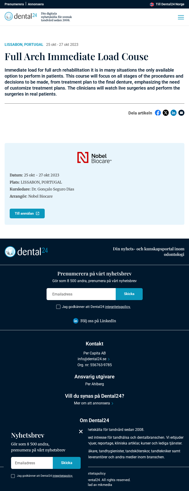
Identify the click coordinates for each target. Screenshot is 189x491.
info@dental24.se (92, 359)
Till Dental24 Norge (170, 4)
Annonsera (36, 4)
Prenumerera (14, 4)
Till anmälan (24, 213)
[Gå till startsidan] (26, 251)
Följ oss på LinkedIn (98, 321)
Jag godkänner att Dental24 (96, 307)
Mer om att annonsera (92, 403)
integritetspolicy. (118, 307)
